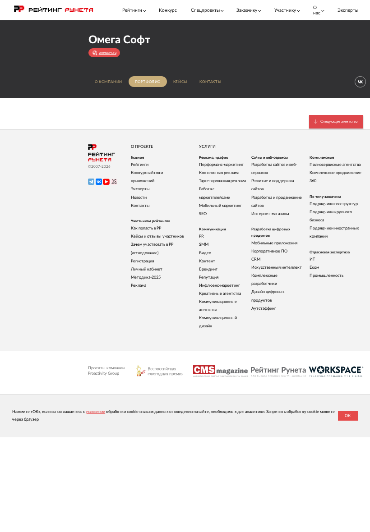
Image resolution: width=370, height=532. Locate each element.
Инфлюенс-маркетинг (219, 286)
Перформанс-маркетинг (221, 165)
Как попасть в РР (146, 228)
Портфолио (148, 82)
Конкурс (168, 10)
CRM (255, 259)
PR (201, 236)
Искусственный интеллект (276, 268)
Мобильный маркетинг (220, 206)
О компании (108, 82)
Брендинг (208, 269)
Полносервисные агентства (335, 165)
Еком (314, 268)
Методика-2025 (146, 277)
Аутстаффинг (263, 309)
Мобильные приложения (274, 243)
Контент (207, 261)
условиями (95, 412)
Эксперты (348, 10)
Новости (139, 198)
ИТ (312, 259)
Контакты (210, 82)
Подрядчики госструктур (334, 204)
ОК (348, 416)
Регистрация (142, 261)
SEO (203, 214)
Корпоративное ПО (269, 251)
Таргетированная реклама (222, 181)
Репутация (208, 277)
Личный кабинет (146, 269)
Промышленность (326, 276)
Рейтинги (139, 165)
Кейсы (180, 82)
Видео (205, 253)
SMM (203, 245)
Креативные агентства (220, 294)
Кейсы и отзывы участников (157, 236)
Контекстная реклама (219, 173)
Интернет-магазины (270, 214)
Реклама (138, 286)
